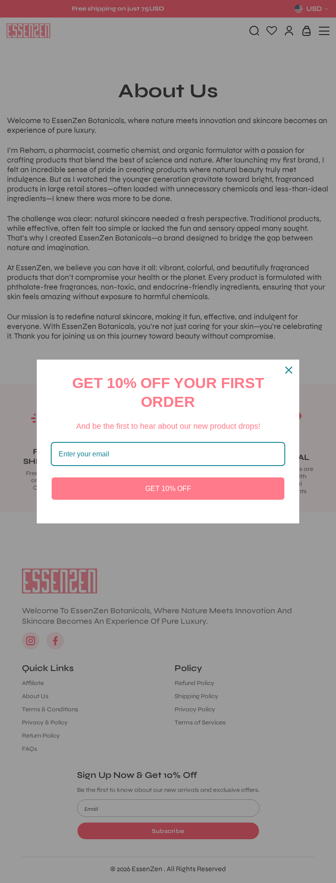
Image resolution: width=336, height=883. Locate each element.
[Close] (288, 370)
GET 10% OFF (168, 488)
